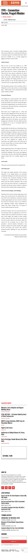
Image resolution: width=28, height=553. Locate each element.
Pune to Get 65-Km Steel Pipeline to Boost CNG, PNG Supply (14, 496)
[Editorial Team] (2, 20)
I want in (13, 541)
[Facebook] (2, 28)
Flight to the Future (7, 428)
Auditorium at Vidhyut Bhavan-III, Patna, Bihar (13, 433)
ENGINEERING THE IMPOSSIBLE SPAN (10, 518)
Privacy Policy (16, 544)
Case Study (4, 436)
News (2, 425)
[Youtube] (13, 487)
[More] (23, 28)
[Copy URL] (20, 28)
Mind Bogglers (5, 443)
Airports (3, 429)
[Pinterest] (8, 28)
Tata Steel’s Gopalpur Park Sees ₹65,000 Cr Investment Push (12, 508)
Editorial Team (11, 19)
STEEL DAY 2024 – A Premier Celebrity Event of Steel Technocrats (13, 415)
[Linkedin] (14, 28)
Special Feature (7, 17)
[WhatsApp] (11, 28)
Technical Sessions (5, 519)
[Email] (17, 28)
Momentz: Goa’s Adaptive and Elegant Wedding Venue (12, 409)
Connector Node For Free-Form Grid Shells (12, 528)
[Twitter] (5, 28)
